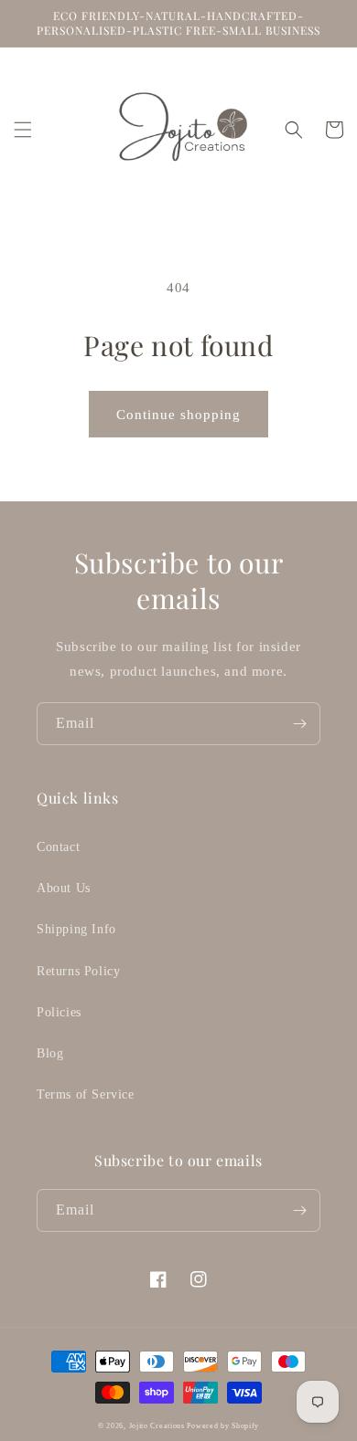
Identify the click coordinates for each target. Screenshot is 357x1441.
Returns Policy (78, 971)
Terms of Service (86, 1094)
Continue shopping (178, 414)
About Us (64, 888)
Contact (58, 847)
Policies (59, 1012)
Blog (50, 1053)
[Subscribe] (299, 723)
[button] (23, 130)
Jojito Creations (158, 1426)
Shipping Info (76, 929)
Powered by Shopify (223, 1426)
